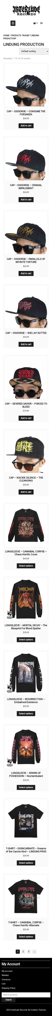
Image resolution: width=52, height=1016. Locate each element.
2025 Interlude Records (26, 1009)
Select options (26, 566)
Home (6, 35)
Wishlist (5, 975)
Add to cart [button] (26, 125)
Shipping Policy (8, 988)
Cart (4, 983)
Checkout (6, 979)
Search (9, 999)
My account (7, 971)
